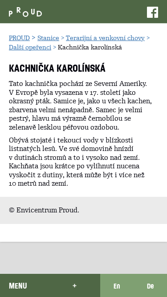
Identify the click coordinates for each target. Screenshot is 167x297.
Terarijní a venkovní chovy (105, 38)
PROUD (19, 38)
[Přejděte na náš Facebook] (152, 11)
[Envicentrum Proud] (25, 11)
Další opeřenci (30, 47)
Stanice (48, 38)
